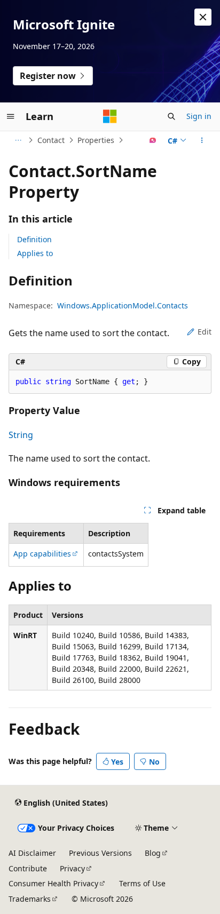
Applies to (35, 253)
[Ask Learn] (153, 140)
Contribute (28, 868)
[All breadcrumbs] (18, 140)
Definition (34, 239)
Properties (95, 140)
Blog (153, 853)
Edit (204, 332)
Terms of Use (142, 883)
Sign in (198, 116)
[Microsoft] (110, 116)
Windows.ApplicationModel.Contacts (122, 305)
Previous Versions (100, 853)
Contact (51, 140)
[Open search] (171, 116)
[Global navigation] (10, 116)
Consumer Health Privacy (53, 883)
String (21, 435)
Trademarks (30, 899)
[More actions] (202, 140)
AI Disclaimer (32, 853)
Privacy (72, 868)
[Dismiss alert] (202, 17)
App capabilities (42, 554)
